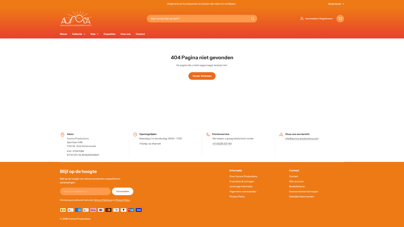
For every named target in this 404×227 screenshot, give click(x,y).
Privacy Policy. (122, 200)
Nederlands (334, 4)
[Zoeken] (253, 18)
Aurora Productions (79, 218)
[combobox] (202, 18)
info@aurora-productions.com (302, 138)
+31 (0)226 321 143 (222, 143)
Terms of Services (103, 200)
